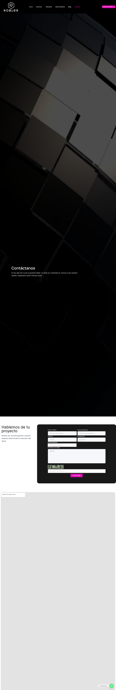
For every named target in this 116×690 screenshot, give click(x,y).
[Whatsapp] (111, 686)
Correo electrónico (83, 430)
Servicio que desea (52, 442)
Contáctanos (107, 7)
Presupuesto (81, 436)
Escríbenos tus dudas (54, 447)
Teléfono (51, 436)
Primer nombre (52, 430)
